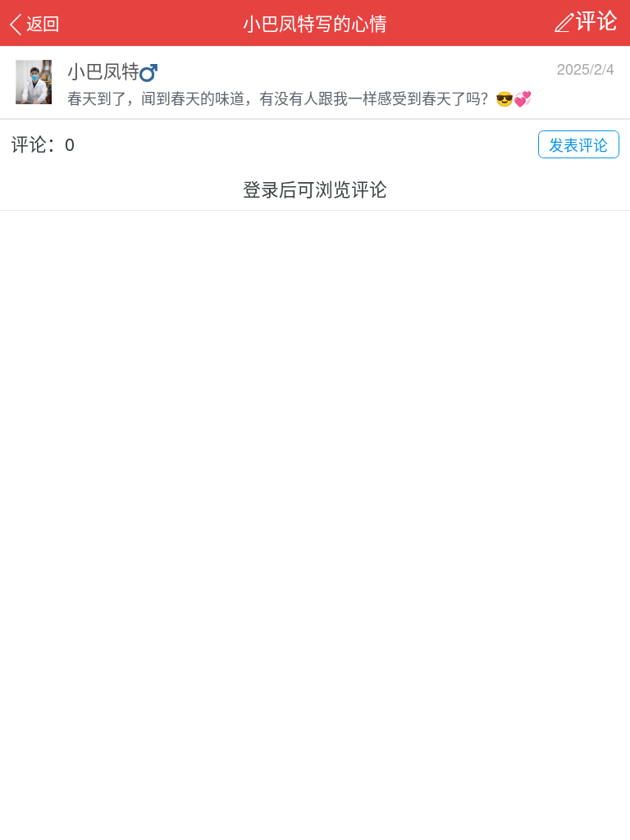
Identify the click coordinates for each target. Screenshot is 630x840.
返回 (42, 23)
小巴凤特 (103, 70)
